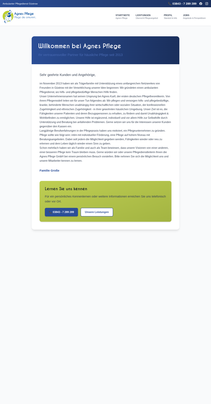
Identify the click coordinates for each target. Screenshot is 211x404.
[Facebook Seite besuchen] (200, 3)
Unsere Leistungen (97, 212)
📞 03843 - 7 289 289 (182, 3)
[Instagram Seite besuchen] (206, 3)
